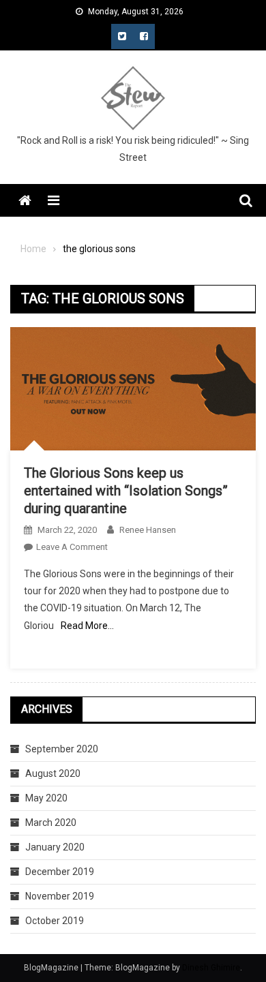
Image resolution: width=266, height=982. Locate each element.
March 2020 (50, 822)
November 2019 (59, 896)
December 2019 (59, 871)
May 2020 (46, 798)
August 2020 (52, 773)
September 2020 (61, 748)
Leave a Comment (72, 547)
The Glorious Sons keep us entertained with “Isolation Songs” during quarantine (126, 491)
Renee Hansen (147, 530)
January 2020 (55, 847)
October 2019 (54, 920)
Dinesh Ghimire (211, 967)
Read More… (87, 625)
